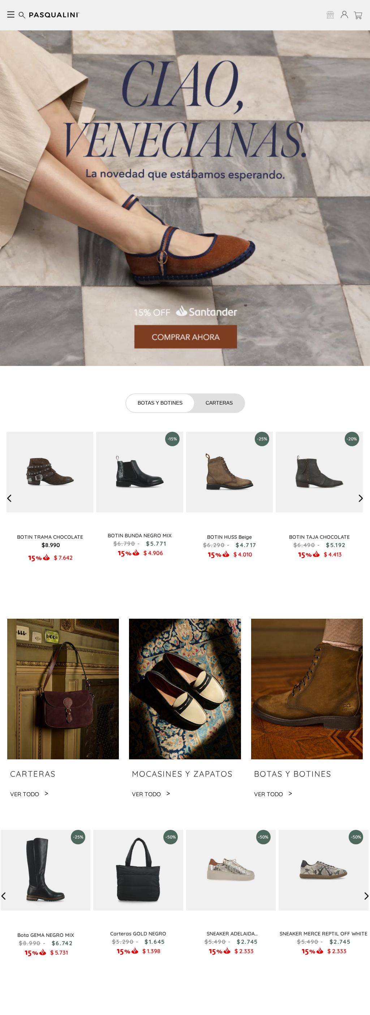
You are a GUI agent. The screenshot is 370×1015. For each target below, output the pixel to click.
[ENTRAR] (343, 15)
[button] (9, 498)
